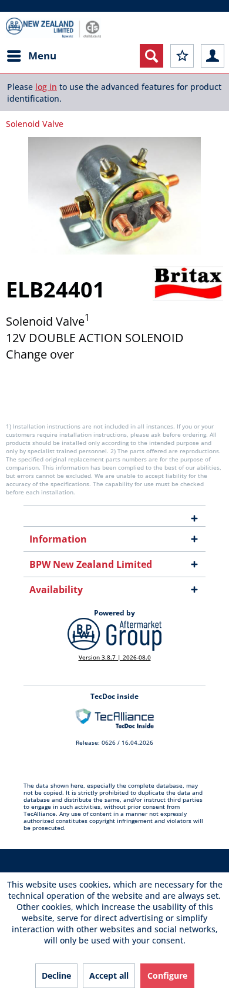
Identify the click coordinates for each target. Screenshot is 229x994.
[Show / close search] (151, 56)
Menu (42, 55)
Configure (167, 975)
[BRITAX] (188, 283)
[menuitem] (31, 56)
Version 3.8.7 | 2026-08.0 (115, 657)
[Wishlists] (182, 56)
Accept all (109, 975)
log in (46, 86)
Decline (56, 975)
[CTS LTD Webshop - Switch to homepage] (53, 28)
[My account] (212, 56)
